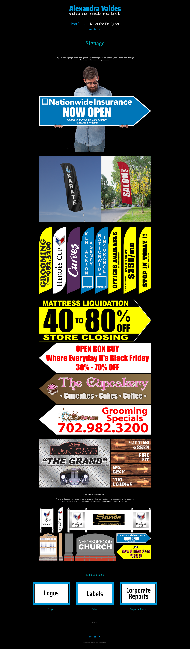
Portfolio (78, 24)
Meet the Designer (104, 24)
